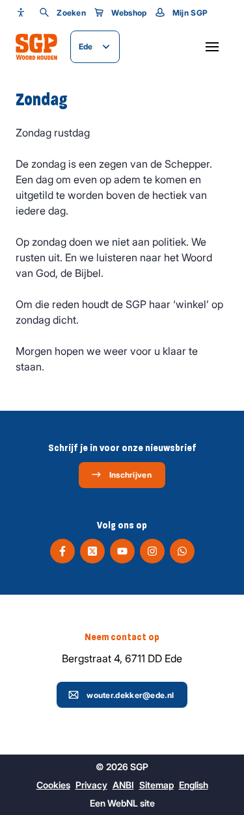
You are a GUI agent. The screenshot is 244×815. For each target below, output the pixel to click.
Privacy (91, 784)
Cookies (53, 784)
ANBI (123, 784)
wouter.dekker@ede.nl (130, 695)
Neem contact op (122, 637)
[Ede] (36, 47)
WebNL (122, 803)
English (193, 784)
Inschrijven (130, 475)
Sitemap (156, 784)
